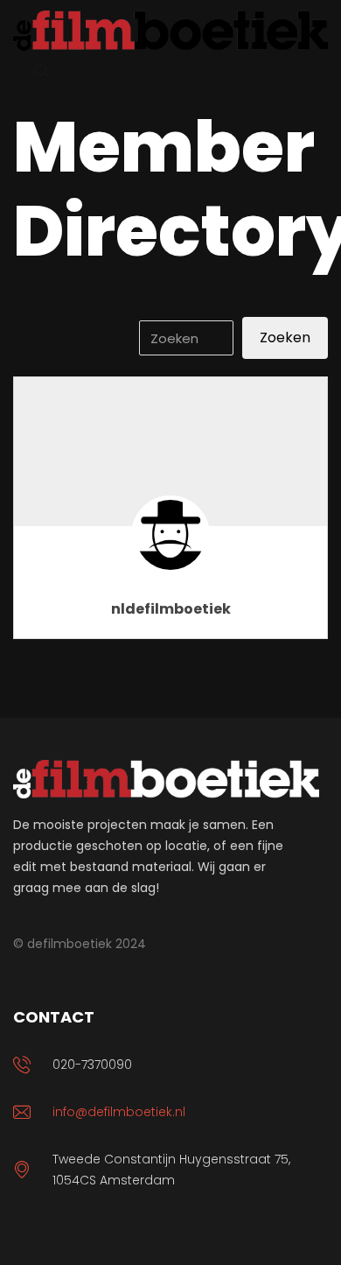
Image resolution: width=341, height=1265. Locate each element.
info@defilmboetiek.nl (118, 1112)
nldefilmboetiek (171, 609)
